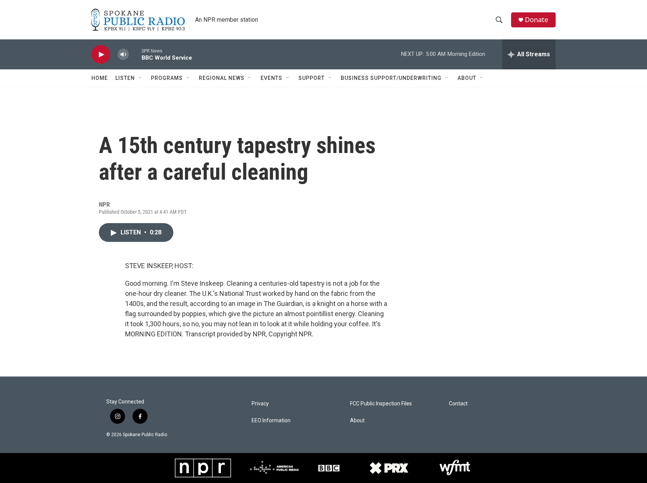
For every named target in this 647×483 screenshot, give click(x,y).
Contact (458, 403)
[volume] (123, 54)
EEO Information (271, 420)
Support (311, 78)
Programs (167, 78)
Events (271, 78)
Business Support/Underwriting (391, 78)
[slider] (135, 54)
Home (99, 78)
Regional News (221, 78)
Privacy (260, 403)
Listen (125, 78)
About (467, 78)
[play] (101, 54)
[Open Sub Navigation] (140, 78)
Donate (536, 20)
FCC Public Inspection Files (381, 403)
